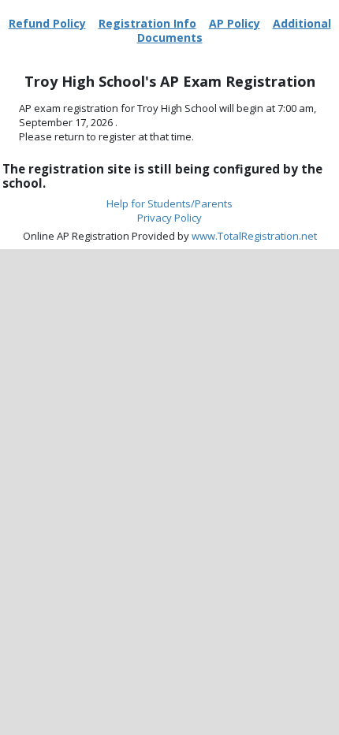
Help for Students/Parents (169, 203)
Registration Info (147, 23)
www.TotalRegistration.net (254, 236)
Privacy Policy (169, 218)
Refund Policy (47, 23)
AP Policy (234, 23)
